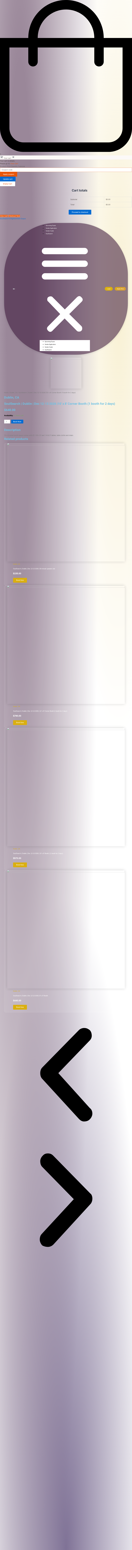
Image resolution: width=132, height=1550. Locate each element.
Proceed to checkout (80, 212)
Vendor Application (51, 228)
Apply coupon (8, 174)
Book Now (17, 422)
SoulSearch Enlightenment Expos (13, 219)
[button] (65, 288)
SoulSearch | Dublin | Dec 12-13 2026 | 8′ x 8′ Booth (30, 996)
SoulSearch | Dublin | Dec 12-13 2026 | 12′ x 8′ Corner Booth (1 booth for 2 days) (40, 711)
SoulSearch (49, 233)
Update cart (7, 179)
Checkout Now (14, 216)
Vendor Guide (50, 231)
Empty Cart (7, 184)
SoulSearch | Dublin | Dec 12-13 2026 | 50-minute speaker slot (34, 569)
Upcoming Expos (51, 225)
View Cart (14, 164)
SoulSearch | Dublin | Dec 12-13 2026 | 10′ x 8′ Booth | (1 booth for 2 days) (38, 853)
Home (6, 393)
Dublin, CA (13, 393)
